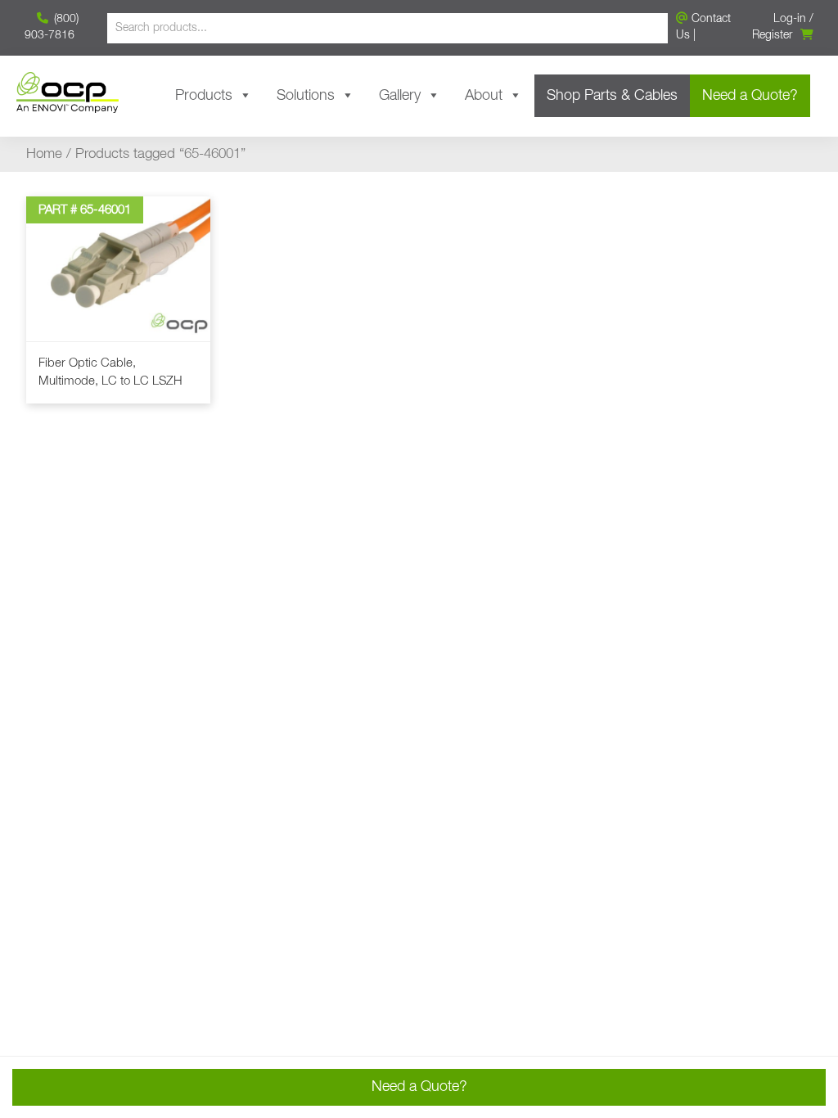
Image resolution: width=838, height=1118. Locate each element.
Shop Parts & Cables (612, 95)
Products (203, 95)
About (483, 95)
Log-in (789, 19)
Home (44, 154)
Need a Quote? (750, 95)
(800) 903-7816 (52, 27)
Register (772, 35)
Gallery (400, 95)
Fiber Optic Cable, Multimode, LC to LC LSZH (110, 372)
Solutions (306, 95)
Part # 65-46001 (84, 210)
